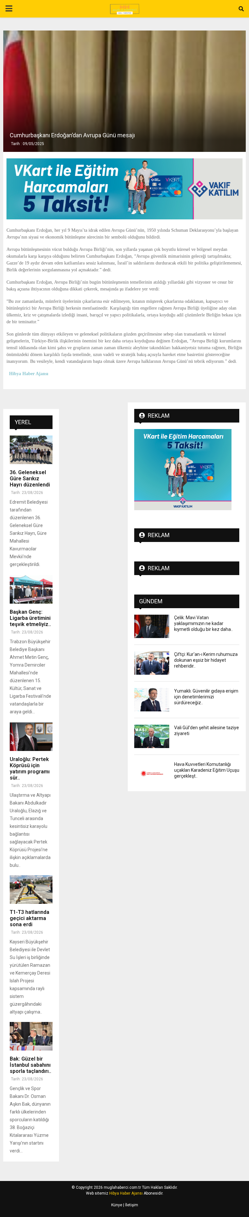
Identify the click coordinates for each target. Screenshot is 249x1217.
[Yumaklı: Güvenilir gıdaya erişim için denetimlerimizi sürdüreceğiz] (151, 699)
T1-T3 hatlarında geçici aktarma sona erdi (29, 918)
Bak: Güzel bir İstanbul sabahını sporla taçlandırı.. (30, 1065)
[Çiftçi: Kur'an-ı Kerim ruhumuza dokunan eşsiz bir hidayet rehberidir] (151, 663)
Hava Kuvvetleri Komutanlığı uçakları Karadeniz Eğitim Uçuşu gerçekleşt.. (206, 770)
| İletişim (130, 1205)
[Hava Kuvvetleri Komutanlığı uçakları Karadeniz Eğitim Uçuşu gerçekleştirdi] (151, 773)
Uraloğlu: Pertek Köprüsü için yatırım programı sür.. (30, 768)
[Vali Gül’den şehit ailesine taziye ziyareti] (151, 736)
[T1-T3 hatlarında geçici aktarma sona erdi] (31, 889)
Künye (116, 1205)
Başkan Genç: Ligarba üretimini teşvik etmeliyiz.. (30, 618)
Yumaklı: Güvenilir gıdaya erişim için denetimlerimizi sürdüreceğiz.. (206, 696)
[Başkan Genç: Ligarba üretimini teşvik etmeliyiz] (31, 589)
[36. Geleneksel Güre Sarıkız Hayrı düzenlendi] (31, 450)
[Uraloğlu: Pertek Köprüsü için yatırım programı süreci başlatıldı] (31, 736)
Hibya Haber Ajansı (126, 1193)
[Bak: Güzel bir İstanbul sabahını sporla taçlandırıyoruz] (31, 1036)
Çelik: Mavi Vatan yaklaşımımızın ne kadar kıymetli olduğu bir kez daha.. (203, 623)
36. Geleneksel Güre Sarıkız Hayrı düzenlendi (30, 478)
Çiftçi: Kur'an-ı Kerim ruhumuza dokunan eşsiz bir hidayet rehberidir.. (206, 660)
